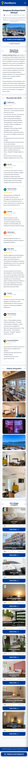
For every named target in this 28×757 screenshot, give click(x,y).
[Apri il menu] (25, 3)
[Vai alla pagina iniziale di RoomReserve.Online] (8, 3)
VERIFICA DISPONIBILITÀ (15, 754)
